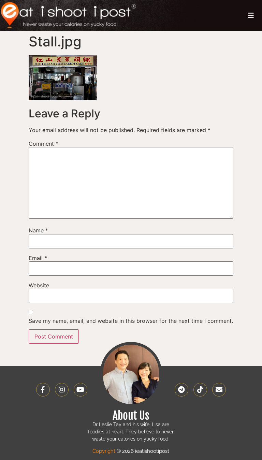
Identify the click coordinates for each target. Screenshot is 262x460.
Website (39, 285)
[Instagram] (62, 390)
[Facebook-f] (43, 390)
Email (38, 258)
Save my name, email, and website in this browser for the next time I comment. (131, 321)
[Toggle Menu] (250, 15)
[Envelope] (219, 390)
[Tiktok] (200, 390)
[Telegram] (181, 390)
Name (38, 230)
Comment (43, 143)
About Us (131, 415)
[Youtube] (80, 390)
